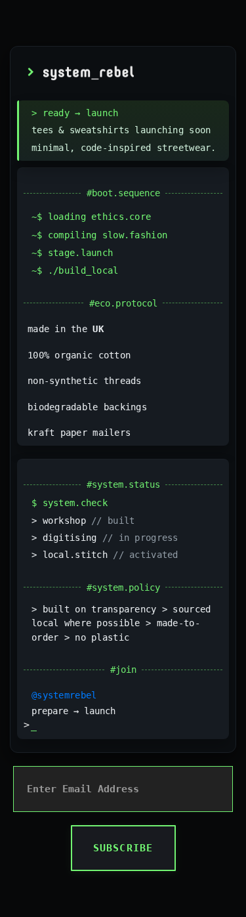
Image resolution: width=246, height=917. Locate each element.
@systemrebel (63, 695)
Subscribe (123, 848)
